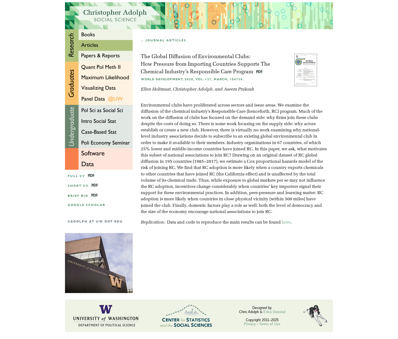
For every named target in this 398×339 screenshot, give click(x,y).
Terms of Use (269, 324)
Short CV (78, 186)
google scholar (86, 205)
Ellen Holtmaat (156, 89)
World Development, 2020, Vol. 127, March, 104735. (192, 79)
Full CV (76, 176)
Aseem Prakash (239, 89)
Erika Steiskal (274, 312)
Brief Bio (78, 196)
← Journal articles (163, 40)
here (286, 222)
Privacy (250, 324)
